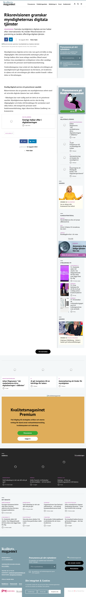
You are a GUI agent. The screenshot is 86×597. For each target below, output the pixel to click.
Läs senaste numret (74, 563)
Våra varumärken (20, 591)
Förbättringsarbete (42, 4)
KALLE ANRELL (5, 566)
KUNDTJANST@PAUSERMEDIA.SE (17, 573)
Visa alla (70, 238)
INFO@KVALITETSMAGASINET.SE (18, 575)
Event (60, 4)
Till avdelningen (79, 455)
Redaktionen (5, 583)
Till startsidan (43, 352)
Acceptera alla (54, 591)
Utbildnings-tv (53, 4)
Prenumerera (31, 4)
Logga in (27, 439)
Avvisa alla (43, 591)
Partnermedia (13, 583)
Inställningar (31, 591)
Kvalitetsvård (66, 4)
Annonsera (22, 583)
